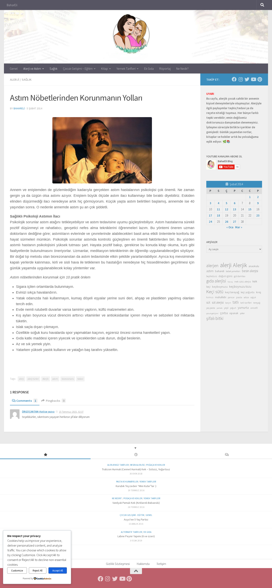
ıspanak (233, 313)
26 (226, 221)
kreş (258, 292)
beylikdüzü (211, 276)
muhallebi (220, 297)
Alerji (14, 79)
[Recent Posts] (136, 455)
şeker (242, 313)
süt (208, 302)
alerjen (212, 265)
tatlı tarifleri (246, 302)
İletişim (161, 564)
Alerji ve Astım (32, 69)
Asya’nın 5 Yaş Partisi (136, 519)
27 (234, 221)
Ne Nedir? (182, 69)
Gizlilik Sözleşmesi (118, 564)
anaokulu (254, 266)
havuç (230, 281)
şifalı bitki (215, 318)
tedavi (80, 378)
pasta (239, 297)
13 (234, 209)
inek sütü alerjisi (242, 281)
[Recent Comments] (226, 455)
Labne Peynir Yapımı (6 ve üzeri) (136, 536)
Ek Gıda (149, 69)
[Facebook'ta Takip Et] (234, 79)
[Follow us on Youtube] (253, 79)
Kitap (104, 69)
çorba (224, 313)
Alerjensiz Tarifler (118, 465)
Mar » (238, 227)
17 (210, 215)
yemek (219, 308)
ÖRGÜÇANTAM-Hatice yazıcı (38, 411)
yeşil (226, 307)
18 (218, 215)
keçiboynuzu (220, 286)
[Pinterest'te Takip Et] (259, 79)
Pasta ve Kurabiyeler (127, 481)
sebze (246, 297)
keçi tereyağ (232, 292)
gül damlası (239, 276)
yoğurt (233, 308)
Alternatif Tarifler (131, 532)
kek (254, 281)
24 (210, 221)
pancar (231, 297)
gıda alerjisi (216, 281)
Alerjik (46, 378)
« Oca (229, 227)
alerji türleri (33, 378)
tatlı (236, 302)
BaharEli (12, 5)
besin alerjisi (250, 271)
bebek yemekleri (233, 271)
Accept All (57, 570)
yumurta (243, 308)
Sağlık (53, 69)
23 (257, 215)
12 (226, 209)
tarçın (228, 302)
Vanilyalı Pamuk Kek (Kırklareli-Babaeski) (136, 503)
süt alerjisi (218, 302)
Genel (14, 69)
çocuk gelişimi (212, 313)
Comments (26, 401)
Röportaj (165, 69)
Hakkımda (143, 564)
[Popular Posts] (45, 455)
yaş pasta (210, 307)
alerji (21, 378)
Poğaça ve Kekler (155, 465)
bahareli (19, 108)
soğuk (253, 297)
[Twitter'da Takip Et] (247, 79)
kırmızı (209, 297)
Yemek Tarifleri (126, 69)
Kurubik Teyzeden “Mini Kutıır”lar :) (136, 486)
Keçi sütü (214, 291)
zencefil (254, 307)
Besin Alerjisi (137, 465)
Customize (17, 570)
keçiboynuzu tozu (240, 286)
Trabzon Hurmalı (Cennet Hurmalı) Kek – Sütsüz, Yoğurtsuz (136, 469)
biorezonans (68, 378)
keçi (208, 286)
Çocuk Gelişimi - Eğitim (132, 515)
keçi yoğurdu (247, 292)
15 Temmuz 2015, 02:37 (71, 412)
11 (218, 209)
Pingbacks (55, 401)
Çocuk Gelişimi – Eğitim (78, 69)
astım (55, 378)
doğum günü (225, 276)
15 (249, 209)
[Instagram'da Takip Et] (240, 79)
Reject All (37, 570)
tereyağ (256, 302)
